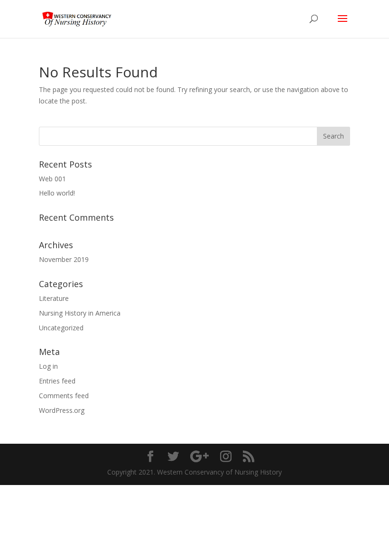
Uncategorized (61, 327)
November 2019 (64, 259)
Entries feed (57, 380)
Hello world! (57, 192)
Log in (48, 366)
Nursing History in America (79, 312)
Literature (54, 298)
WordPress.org (61, 410)
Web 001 (52, 178)
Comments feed (64, 395)
